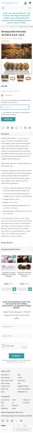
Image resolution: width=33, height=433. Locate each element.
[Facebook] (8, 128)
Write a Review (18, 38)
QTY (4, 429)
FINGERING (4, 408)
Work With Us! (5, 375)
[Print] (16, 128)
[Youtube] (21, 421)
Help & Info (5, 371)
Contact (20, 377)
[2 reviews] (6, 38)
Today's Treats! (5, 386)
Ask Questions (5, 41)
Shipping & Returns (23, 386)
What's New (4, 389)
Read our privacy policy (19, 362)
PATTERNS (26, 403)
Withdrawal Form (22, 392)
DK (13, 403)
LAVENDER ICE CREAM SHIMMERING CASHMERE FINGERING (8, 274)
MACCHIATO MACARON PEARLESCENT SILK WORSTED (24, 274)
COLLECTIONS (5, 400)
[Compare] (14, 289)
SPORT (14, 400)
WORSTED (15, 405)
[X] (21, 128)
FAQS (19, 383)
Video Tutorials (5, 383)
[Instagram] (12, 421)
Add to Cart (22, 429)
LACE (2, 405)
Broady (20, 20)
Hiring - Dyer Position (7, 380)
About (2, 392)
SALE (2, 403)
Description (5, 134)
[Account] (25, 3)
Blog (19, 375)
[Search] (29, 8)
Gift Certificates (5, 377)
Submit (16, 356)
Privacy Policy (21, 380)
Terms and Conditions (24, 389)
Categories (5, 396)
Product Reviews (7, 243)
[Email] (12, 128)
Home (2, 26)
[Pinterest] (30, 128)
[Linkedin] (25, 128)
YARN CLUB (26, 400)
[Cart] (30, 3)
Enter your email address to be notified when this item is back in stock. (16, 101)
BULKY (14, 408)
